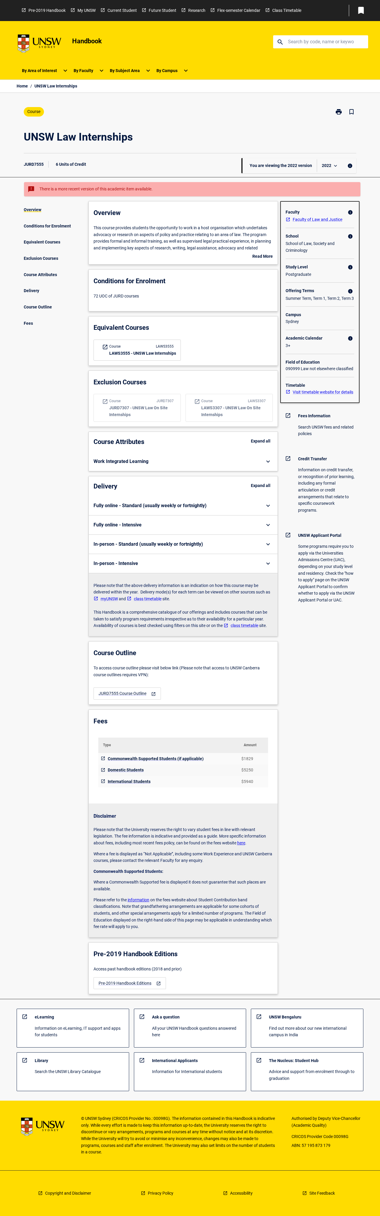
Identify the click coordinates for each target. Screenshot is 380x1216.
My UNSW (86, 10)
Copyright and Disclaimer (68, 1193)
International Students (129, 781)
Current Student (122, 10)
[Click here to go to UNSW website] (39, 44)
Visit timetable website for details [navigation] (323, 392)
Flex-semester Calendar (238, 10)
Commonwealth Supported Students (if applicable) (156, 758)
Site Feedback (322, 1193)
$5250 (247, 770)
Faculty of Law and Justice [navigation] (317, 219)
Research (196, 10)
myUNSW (109, 598)
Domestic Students (126, 770)
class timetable (148, 598)
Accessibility (241, 1193)
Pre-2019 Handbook (47, 10)
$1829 (247, 758)
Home (22, 86)
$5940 (247, 781)
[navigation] (127, 693)
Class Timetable (286, 10)
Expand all (260, 441)
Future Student (162, 10)
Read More (262, 257)
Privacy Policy (160, 1193)
